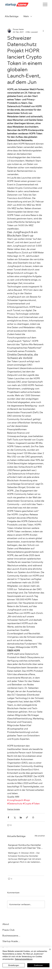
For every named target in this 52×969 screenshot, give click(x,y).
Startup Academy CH (11, 941)
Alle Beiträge (11, 16)
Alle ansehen (40, 836)
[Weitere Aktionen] (43, 30)
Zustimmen (38, 965)
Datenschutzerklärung (23, 959)
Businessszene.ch (11, 935)
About (5, 924)
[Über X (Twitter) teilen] (14, 817)
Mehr (26, 16)
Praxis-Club (8, 929)
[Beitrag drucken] (33, 817)
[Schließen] (48, 951)
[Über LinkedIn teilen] (21, 817)
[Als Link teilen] (27, 817)
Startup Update (13, 809)
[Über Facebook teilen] (8, 817)
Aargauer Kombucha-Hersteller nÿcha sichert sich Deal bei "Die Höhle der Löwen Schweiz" (24, 846)
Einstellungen (13, 965)
